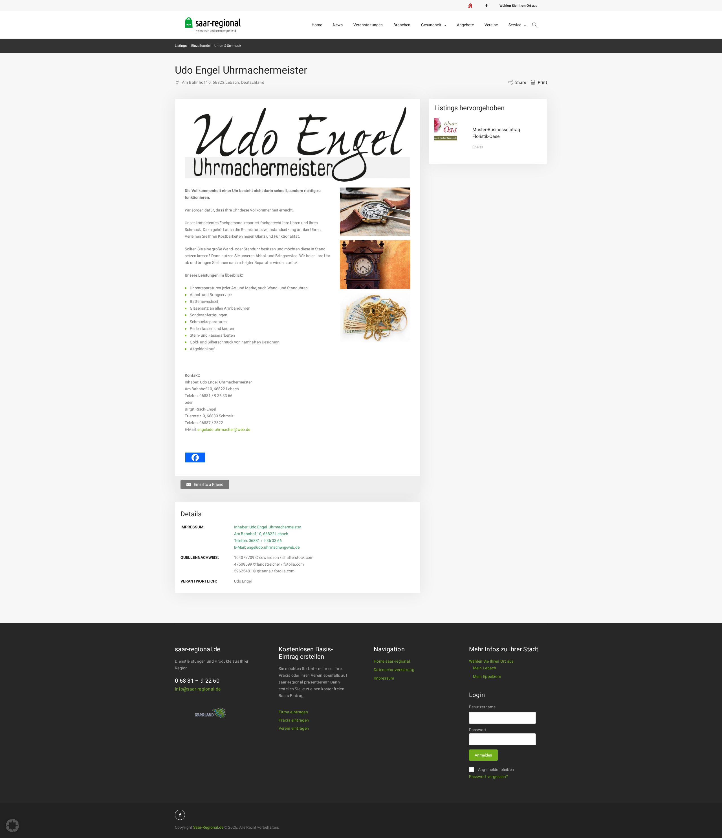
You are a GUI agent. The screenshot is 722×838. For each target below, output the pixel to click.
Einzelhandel (201, 45)
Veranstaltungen (368, 25)
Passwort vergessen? (488, 777)
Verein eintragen (294, 728)
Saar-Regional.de (208, 827)
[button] (12, 825)
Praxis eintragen (294, 720)
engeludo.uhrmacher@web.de (223, 430)
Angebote (465, 25)
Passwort (478, 730)
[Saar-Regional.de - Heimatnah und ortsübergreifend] (213, 20)
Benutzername (482, 707)
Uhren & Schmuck (227, 45)
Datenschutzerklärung (394, 670)
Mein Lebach (484, 668)
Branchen (401, 25)
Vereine (491, 25)
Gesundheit (431, 25)
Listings (181, 45)
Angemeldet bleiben (496, 770)
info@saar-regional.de (198, 689)
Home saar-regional (392, 661)
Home (317, 25)
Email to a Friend (208, 485)
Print (542, 82)
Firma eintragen (293, 712)
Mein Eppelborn (487, 677)
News (338, 25)
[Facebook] (486, 5)
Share (520, 82)
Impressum (384, 678)
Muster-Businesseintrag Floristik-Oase (496, 133)
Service (515, 25)
